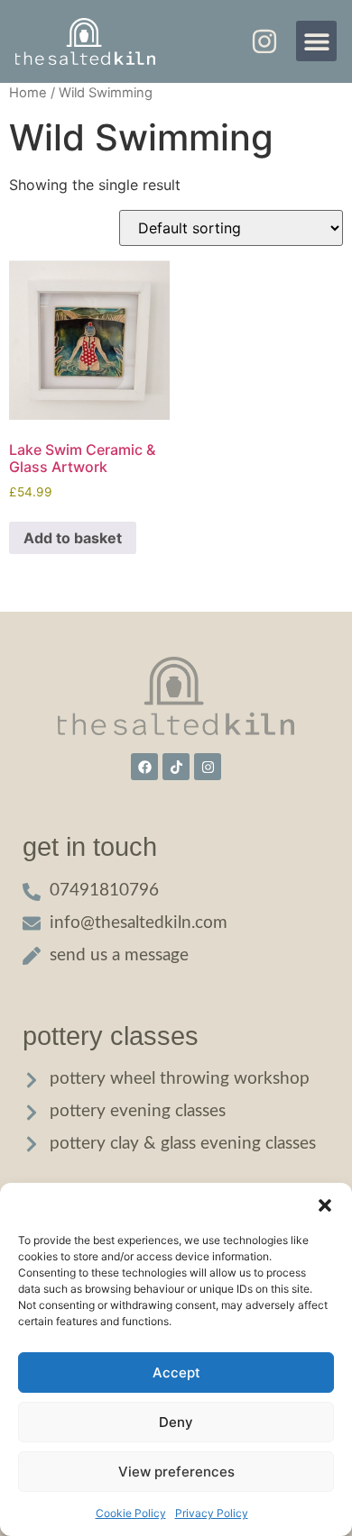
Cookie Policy (131, 1513)
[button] (325, 1205)
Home (28, 93)
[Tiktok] (176, 766)
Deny (176, 1422)
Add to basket (72, 538)
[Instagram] (207, 766)
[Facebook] (144, 766)
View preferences (176, 1471)
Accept (176, 1372)
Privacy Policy (211, 1513)
